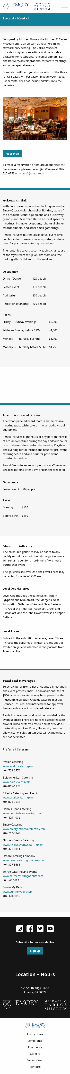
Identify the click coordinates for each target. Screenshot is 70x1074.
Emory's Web (35, 1060)
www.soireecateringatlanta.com (23, 876)
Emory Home (35, 1034)
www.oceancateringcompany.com (24, 860)
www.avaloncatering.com (18, 766)
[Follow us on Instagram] (19, 928)
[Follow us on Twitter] (40, 928)
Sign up (35, 951)
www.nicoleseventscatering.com (23, 844)
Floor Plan (12, 154)
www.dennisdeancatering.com (22, 813)
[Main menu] (64, 5)
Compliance (35, 1041)
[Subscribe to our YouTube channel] (50, 928)
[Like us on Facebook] (30, 928)
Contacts (35, 1067)
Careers (35, 1054)
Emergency (35, 1047)
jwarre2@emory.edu (31, 173)
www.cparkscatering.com (18, 797)
